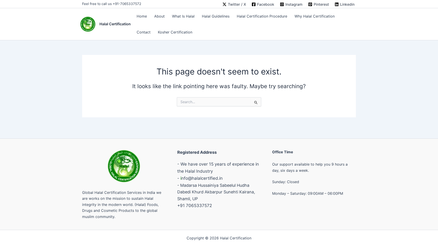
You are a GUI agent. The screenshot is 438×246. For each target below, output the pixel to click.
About (159, 16)
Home (142, 16)
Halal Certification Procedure (262, 16)
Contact (144, 32)
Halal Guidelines (215, 16)
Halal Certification (115, 24)
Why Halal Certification (315, 16)
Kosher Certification (175, 32)
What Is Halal (183, 16)
